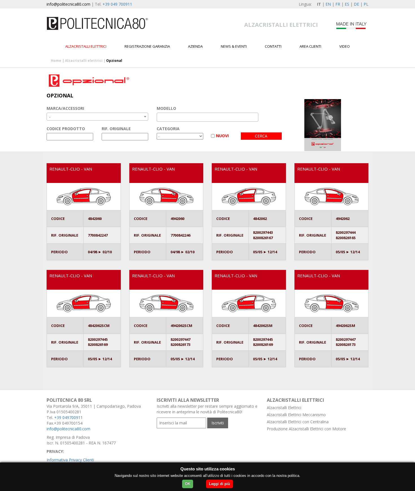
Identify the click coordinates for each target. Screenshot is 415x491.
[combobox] (97, 117)
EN (328, 4)
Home (56, 60)
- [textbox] (50, 116)
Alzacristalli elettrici (85, 46)
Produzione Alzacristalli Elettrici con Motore (306, 428)
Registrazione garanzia (147, 46)
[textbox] (159, 117)
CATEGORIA (168, 128)
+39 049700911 (68, 417)
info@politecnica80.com (68, 4)
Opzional (114, 60)
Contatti (273, 46)
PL (366, 4)
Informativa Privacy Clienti (70, 459)
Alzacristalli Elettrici (284, 407)
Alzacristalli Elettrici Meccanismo (296, 414)
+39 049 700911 (117, 4)
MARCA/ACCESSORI (65, 108)
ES (347, 4)
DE (356, 4)
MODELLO (166, 108)
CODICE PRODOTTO (66, 128)
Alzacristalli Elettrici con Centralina (298, 421)
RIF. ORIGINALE (116, 128)
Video (344, 46)
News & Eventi (234, 46)
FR (337, 4)
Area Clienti (310, 46)
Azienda (195, 46)
